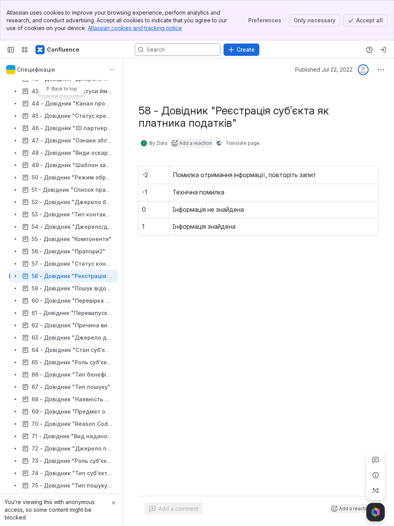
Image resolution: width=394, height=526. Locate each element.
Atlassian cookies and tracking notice (135, 28)
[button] (161, 174)
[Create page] (375, 490)
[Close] (113, 503)
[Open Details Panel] (375, 475)
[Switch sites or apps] (24, 50)
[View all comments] (375, 460)
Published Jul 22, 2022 (323, 69)
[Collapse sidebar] (11, 50)
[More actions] (112, 69)
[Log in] (383, 50)
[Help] (369, 50)
